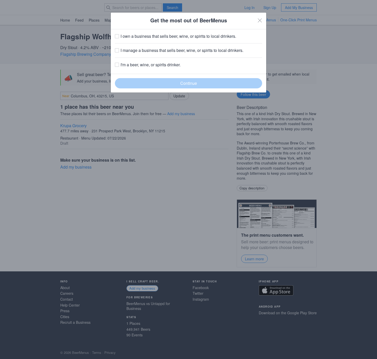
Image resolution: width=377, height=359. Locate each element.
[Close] (259, 20)
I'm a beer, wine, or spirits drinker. (151, 65)
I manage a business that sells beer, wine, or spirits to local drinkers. (182, 50)
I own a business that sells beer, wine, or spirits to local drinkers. (178, 36)
